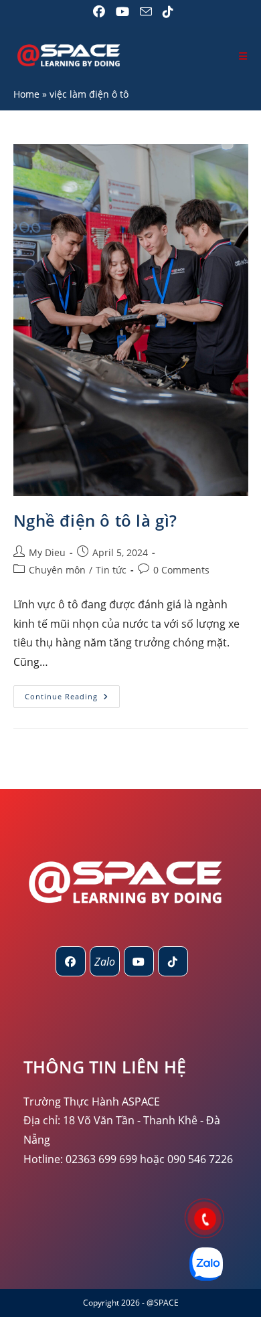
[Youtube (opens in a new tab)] (122, 11)
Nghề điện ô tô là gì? (95, 520)
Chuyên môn (57, 569)
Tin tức (111, 569)
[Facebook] (71, 961)
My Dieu (47, 552)
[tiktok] (173, 961)
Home (26, 94)
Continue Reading (72, 699)
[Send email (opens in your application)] (146, 11)
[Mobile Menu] (243, 56)
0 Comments (181, 569)
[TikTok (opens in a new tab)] (165, 11)
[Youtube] (139, 961)
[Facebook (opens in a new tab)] (99, 11)
